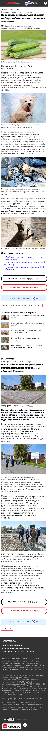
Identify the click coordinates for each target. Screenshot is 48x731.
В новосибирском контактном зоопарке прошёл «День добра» (26, 331)
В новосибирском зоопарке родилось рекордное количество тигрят (25, 339)
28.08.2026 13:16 (7, 359)
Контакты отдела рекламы (15, 648)
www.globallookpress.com (20, 62)
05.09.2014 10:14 (7, 10)
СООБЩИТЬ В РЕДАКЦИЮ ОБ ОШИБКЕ (19, 652)
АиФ (31, 406)
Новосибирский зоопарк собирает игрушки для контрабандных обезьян (27, 346)
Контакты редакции (12, 645)
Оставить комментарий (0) (24, 287)
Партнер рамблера (21, 719)
